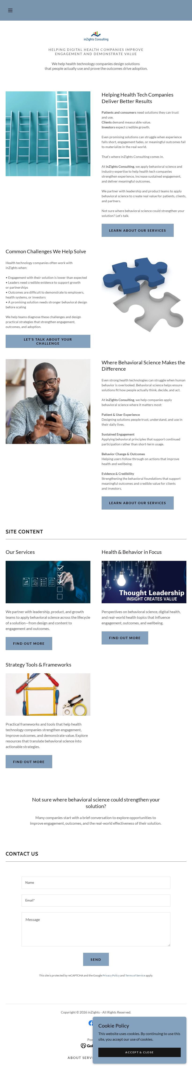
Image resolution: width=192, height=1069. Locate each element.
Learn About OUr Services (137, 230)
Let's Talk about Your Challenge (48, 341)
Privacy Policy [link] (111, 975)
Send (96, 959)
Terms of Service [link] (135, 975)
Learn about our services (137, 503)
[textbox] (96, 883)
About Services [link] (84, 1058)
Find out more (29, 643)
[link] (96, 35)
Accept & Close (139, 1052)
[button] (10, 10)
